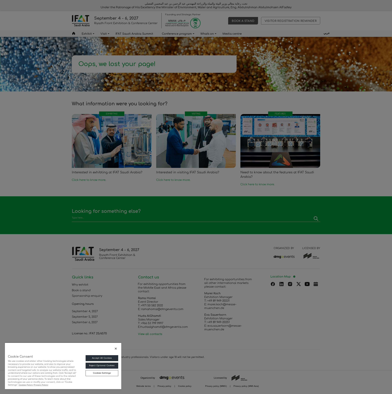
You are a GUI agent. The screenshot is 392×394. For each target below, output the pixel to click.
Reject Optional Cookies (102, 365)
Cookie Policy (26, 385)
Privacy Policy (41, 385)
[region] (63, 365)
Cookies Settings (102, 373)
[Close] (115, 348)
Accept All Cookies (102, 358)
